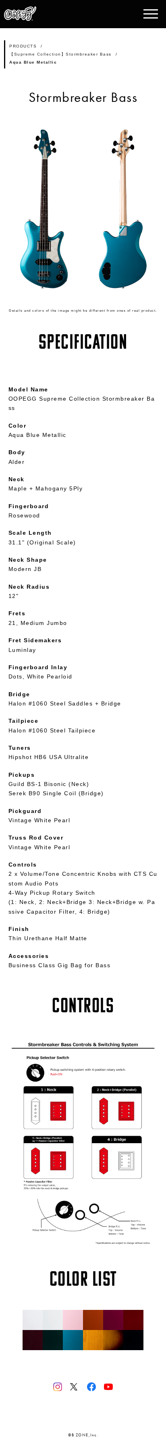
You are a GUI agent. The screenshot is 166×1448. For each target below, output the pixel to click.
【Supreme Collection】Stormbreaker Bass (60, 54)
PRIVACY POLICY (83, 1417)
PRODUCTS (23, 46)
